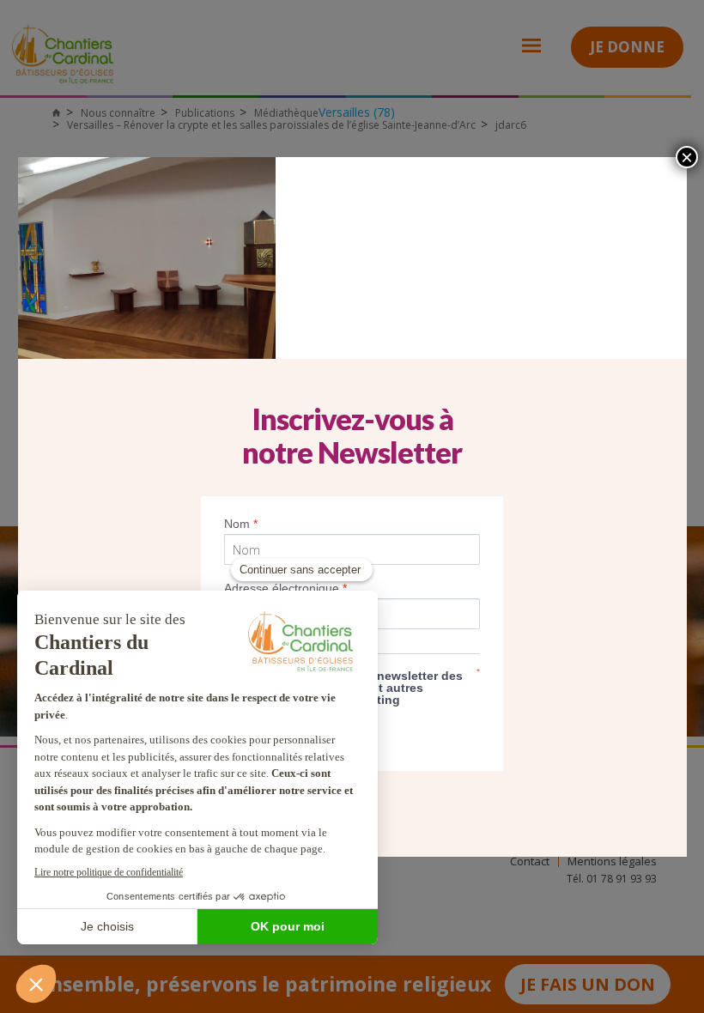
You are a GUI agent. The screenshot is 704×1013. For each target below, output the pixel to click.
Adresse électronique (285, 588)
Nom (241, 524)
